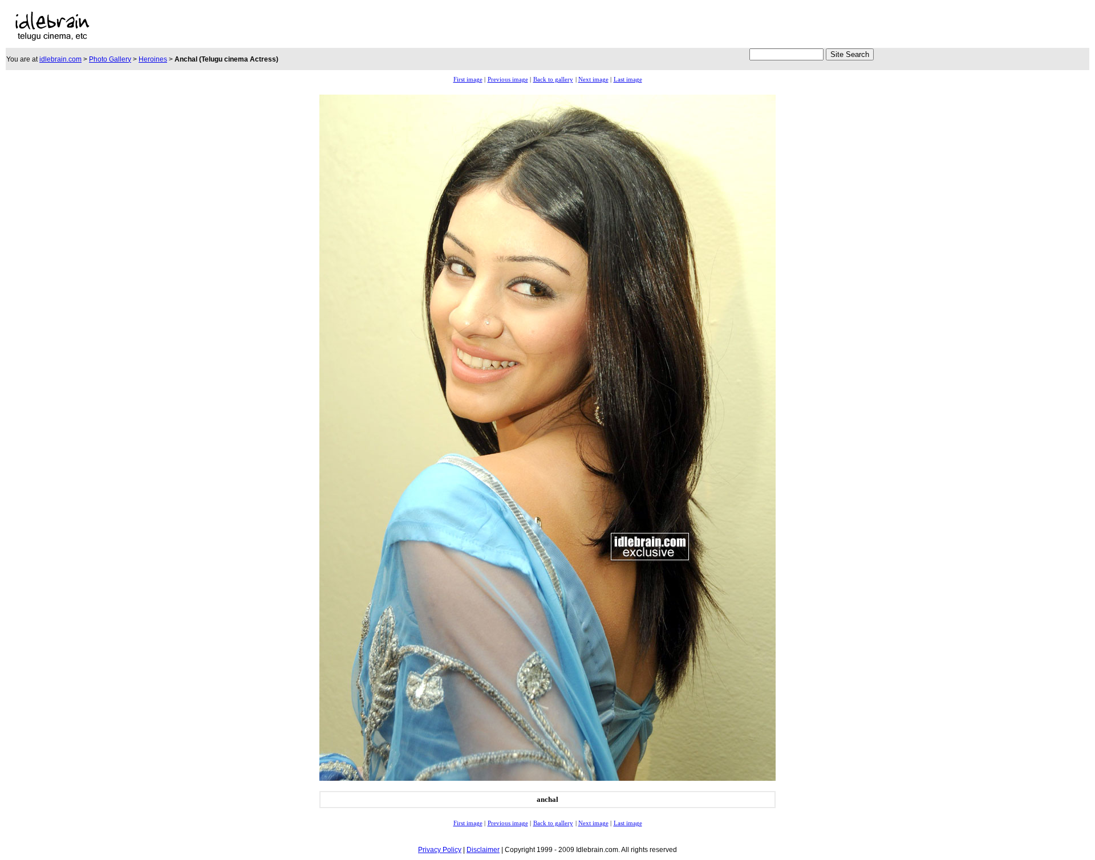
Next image (593, 79)
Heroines (153, 59)
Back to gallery (553, 79)
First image (467, 79)
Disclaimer (483, 850)
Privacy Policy (439, 850)
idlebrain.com (60, 59)
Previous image (508, 79)
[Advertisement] (518, 26)
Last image (628, 79)
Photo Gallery (110, 59)
